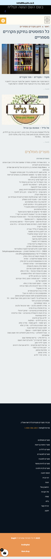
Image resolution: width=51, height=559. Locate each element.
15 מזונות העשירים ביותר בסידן (35, 256)
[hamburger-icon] (47, 18)
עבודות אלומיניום (40, 209)
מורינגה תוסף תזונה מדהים (37, 269)
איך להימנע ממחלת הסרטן (37, 246)
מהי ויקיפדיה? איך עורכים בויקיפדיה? (33, 182)
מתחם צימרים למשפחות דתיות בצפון (33, 190)
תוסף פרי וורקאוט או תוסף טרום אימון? (32, 212)
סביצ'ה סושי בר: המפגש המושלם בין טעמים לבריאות (27, 175)
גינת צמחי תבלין (41, 194)
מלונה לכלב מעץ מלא (38, 177)
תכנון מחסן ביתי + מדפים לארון (35, 204)
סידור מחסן (42, 353)
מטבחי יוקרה (42, 227)
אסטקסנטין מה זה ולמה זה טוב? (34, 293)
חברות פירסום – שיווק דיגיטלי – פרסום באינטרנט (28, 222)
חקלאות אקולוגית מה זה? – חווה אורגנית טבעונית (28, 217)
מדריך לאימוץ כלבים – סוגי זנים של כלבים (31, 306)
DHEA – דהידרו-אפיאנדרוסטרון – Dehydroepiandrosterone (24, 251)
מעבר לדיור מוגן (41, 343)
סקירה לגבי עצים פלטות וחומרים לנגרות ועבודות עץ (27, 197)
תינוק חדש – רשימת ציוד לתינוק (35, 185)
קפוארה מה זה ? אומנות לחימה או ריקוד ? (31, 214)
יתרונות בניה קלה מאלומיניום (36, 202)
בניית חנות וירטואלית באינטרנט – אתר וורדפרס (29, 313)
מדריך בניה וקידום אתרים (37, 291)
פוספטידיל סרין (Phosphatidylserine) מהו (31, 254)
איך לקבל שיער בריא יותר (37, 180)
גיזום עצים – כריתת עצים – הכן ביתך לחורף (30, 192)
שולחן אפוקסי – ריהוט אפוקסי (35, 219)
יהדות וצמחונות (41, 315)
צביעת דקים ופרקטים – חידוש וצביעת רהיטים (30, 345)
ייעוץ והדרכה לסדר (40, 348)
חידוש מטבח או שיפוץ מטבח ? (35, 207)
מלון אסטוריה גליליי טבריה (37, 229)
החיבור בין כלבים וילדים (38, 276)
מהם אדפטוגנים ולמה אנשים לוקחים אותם (31, 296)
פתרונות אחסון (41, 350)
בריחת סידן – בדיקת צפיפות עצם (34, 338)
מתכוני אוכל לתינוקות (39, 187)
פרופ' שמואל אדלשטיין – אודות (35, 259)
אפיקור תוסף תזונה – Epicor (36, 330)
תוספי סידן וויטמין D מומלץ (37, 266)
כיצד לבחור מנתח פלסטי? (37, 234)
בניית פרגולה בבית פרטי (38, 308)
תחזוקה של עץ (41, 281)
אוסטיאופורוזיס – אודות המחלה (35, 264)
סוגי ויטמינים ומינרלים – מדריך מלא (33, 325)
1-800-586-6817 (31, 428)
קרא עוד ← (46, 89)
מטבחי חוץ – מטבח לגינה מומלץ (34, 199)
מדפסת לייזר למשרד (39, 241)
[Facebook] (5, 12)
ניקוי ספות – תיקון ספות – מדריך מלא (33, 323)
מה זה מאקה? (41, 288)
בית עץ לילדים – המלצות (37, 320)
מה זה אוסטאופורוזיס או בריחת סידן (33, 261)
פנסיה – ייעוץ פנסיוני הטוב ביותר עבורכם (31, 278)
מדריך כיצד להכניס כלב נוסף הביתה (33, 286)
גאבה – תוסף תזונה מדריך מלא (35, 283)
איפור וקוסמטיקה (40, 303)
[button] (3, 21)
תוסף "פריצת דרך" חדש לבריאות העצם (32, 340)
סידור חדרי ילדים (40, 355)
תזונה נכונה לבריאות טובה (37, 328)
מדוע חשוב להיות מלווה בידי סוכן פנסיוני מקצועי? (28, 172)
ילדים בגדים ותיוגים (39, 318)
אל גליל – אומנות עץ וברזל (36, 128)
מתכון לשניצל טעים (39, 236)
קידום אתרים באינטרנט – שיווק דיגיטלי (32, 311)
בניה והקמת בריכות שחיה (37, 244)
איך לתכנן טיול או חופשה (37, 232)
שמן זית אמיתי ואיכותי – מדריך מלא (33, 271)
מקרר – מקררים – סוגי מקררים (34, 77)
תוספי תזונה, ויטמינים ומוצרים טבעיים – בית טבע (28, 224)
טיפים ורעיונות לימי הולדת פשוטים (34, 274)
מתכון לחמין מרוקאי (39, 239)
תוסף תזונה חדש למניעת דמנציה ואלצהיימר (30, 249)
